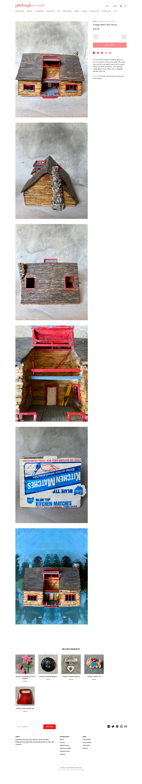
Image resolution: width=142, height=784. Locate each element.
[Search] (126, 6)
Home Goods (19, 11)
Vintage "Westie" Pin (94, 677)
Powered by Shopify (79, 770)
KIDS (58, 11)
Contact (62, 754)
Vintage (84, 11)
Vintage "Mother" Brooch (71, 677)
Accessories (39, 11)
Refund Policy (64, 745)
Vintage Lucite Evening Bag (25, 708)
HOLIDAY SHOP (106, 11)
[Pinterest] (117, 726)
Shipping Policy (65, 751)
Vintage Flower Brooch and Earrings (25, 678)
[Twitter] (113, 726)
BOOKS (77, 11)
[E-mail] (125, 726)
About (62, 739)
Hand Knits (50, 11)
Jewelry (29, 11)
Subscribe (49, 727)
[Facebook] (109, 726)
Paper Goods (67, 11)
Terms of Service (65, 748)
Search (62, 742)
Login (115, 6)
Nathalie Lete (94, 11)
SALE (115, 11)
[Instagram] (121, 726)
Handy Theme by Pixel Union (65, 770)
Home (95, 21)
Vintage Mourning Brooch (48, 677)
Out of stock (110, 45)
